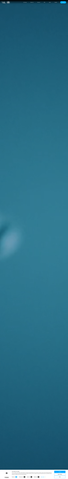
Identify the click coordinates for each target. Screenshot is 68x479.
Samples (63, 2)
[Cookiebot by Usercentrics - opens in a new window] (6, 477)
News (50, 2)
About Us (31, 2)
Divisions (38, 2)
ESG (44, 2)
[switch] (24, 477)
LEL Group (25, 2)
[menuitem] (25, 2)
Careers (56, 2)
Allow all (60, 471)
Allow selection (60, 474)
